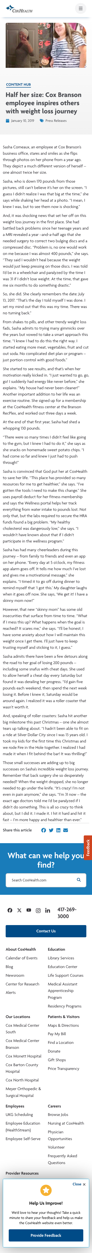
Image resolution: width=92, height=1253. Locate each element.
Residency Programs (64, 1006)
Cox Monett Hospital (23, 1056)
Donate (54, 1051)
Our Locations (18, 1016)
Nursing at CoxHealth (66, 1123)
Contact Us (46, 931)
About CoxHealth (21, 949)
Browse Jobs (58, 1114)
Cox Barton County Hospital (22, 1068)
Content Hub (18, 84)
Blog (9, 966)
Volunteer (56, 1147)
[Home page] (19, 8)
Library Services (61, 958)
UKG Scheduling (19, 1114)
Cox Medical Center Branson (22, 1044)
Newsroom (15, 975)
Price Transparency (63, 1068)
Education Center (62, 966)
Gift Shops (57, 1059)
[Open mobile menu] (81, 8)
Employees (15, 1106)
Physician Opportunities (60, 1135)
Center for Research (22, 984)
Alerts (11, 992)
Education (56, 949)
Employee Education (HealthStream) (23, 1127)
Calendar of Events (22, 958)
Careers (54, 1106)
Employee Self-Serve (23, 1138)
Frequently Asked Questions (62, 1159)
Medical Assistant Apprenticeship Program (62, 991)
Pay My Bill (57, 1033)
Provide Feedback (46, 1235)
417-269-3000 (67, 912)
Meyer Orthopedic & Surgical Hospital (23, 1092)
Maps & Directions (63, 1025)
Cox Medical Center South (22, 1029)
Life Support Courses (66, 975)
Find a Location (61, 1042)
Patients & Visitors (64, 1016)
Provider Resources (22, 1173)
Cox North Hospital (22, 1080)
